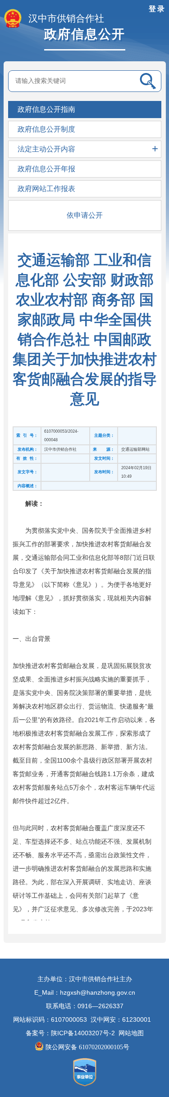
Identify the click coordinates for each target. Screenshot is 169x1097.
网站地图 (131, 1033)
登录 (157, 9)
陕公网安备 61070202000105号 (88, 1047)
